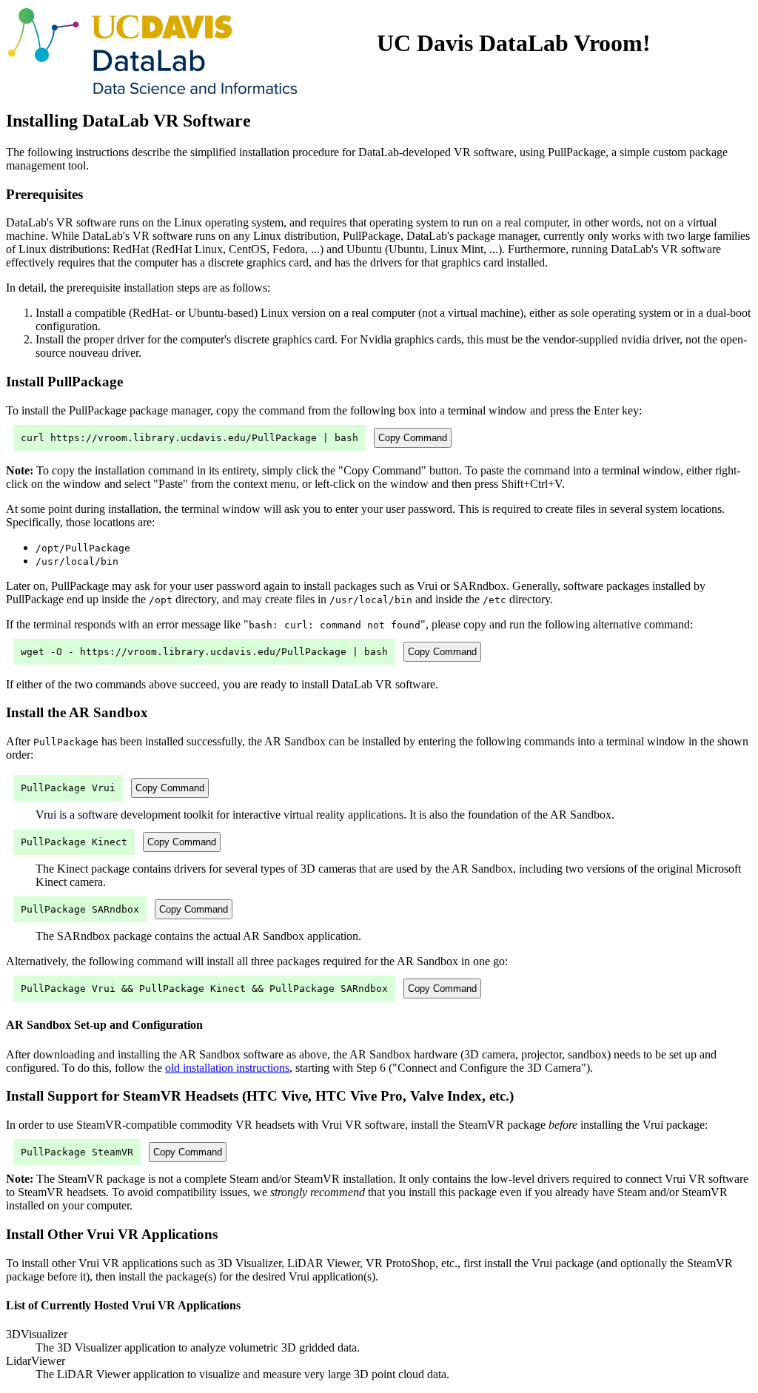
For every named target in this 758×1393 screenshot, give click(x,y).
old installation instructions (227, 1067)
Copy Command (412, 437)
